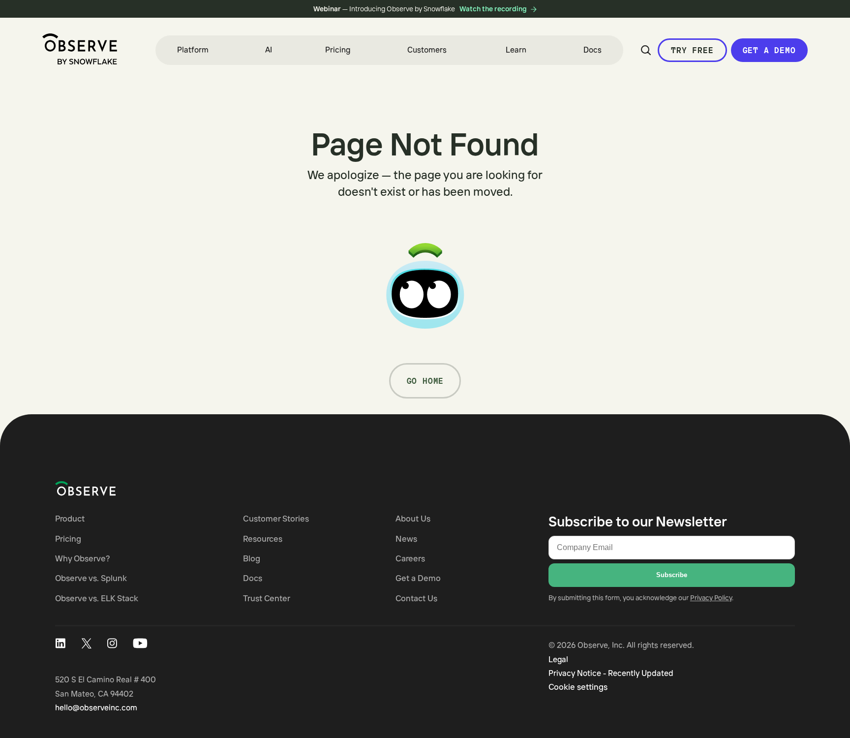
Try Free (692, 50)
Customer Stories (276, 518)
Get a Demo (769, 50)
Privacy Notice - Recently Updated (610, 673)
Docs (592, 50)
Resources (262, 538)
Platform (193, 50)
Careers (410, 558)
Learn (516, 50)
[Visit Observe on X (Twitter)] (86, 643)
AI (268, 50)
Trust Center (266, 598)
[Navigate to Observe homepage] (103, 488)
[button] (192, 50)
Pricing (337, 50)
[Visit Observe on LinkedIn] (60, 643)
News (406, 538)
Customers (427, 50)
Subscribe (671, 575)
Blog (251, 558)
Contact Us (416, 598)
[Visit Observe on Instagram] (112, 643)
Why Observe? (82, 558)
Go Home (425, 381)
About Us (412, 518)
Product (70, 518)
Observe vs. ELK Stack (96, 598)
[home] (79, 48)
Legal (558, 659)
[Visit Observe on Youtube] (140, 643)
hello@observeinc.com (96, 707)
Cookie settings (577, 686)
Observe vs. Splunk (91, 578)
